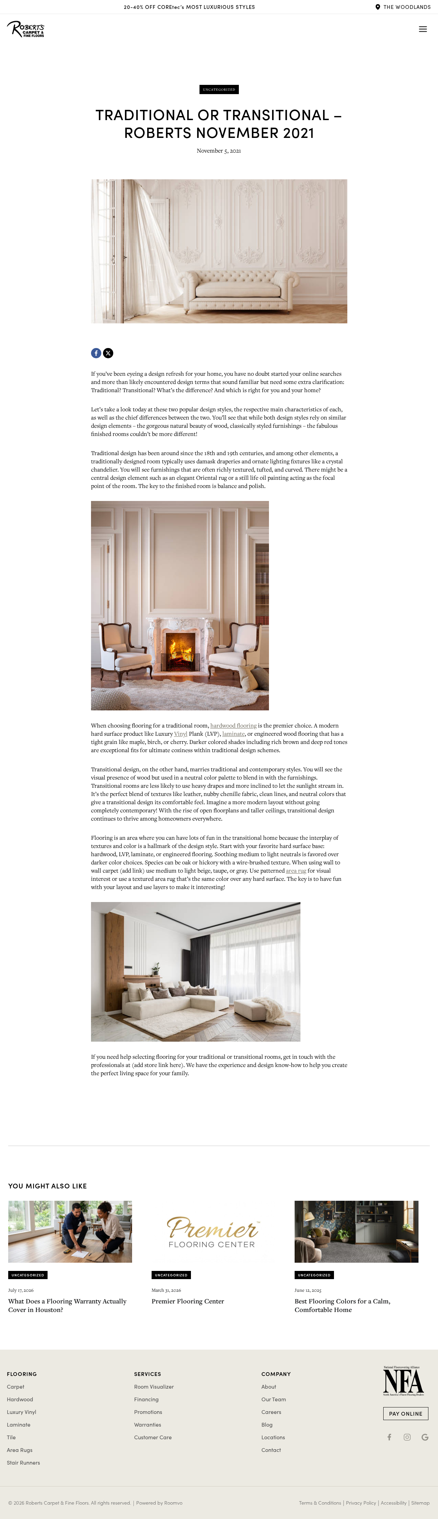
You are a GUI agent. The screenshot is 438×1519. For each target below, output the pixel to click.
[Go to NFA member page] (403, 1381)
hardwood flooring (233, 725)
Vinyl (181, 733)
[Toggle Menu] (423, 29)
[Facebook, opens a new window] (96, 353)
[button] (403, 7)
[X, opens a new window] (108, 353)
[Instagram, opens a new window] (407, 1437)
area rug (296, 870)
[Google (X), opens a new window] (425, 1437)
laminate (233, 733)
